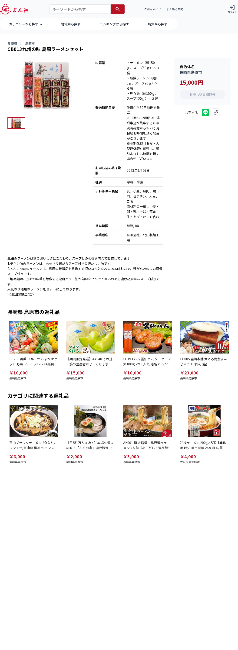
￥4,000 (188, 456)
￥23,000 (189, 373)
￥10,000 (18, 373)
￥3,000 (131, 456)
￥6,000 (17, 456)
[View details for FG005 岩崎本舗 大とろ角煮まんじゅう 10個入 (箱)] (204, 337)
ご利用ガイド (152, 9)
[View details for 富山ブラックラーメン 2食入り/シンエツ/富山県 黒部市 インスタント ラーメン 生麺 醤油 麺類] (33, 421)
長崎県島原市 (191, 72)
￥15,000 (75, 373)
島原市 (30, 43)
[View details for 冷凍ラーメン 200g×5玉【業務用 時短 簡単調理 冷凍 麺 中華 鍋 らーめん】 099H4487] (204, 421)
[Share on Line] (205, 112)
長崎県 (12, 43)
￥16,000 (132, 373)
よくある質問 (174, 9)
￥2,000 (74, 456)
